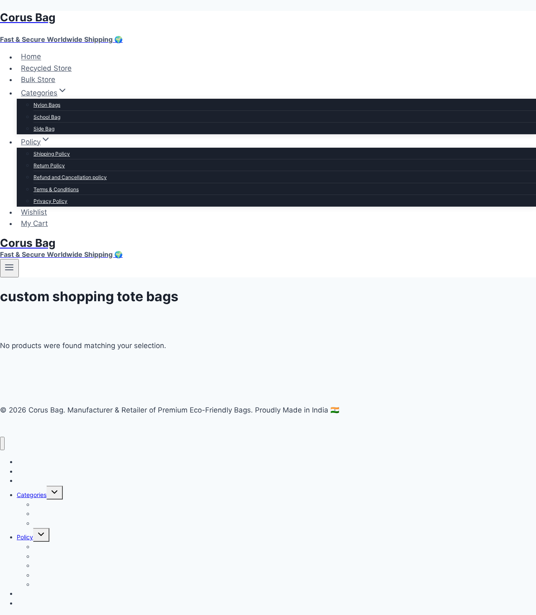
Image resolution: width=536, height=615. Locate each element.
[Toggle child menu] (54, 493)
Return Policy (49, 165)
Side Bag (44, 129)
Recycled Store (46, 68)
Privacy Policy (50, 201)
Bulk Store (38, 79)
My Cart (34, 223)
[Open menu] (9, 268)
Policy (25, 537)
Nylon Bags (47, 105)
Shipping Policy (52, 154)
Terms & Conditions (56, 189)
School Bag (47, 117)
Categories (31, 494)
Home (31, 57)
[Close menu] (2, 444)
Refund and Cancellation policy (70, 177)
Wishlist (34, 212)
